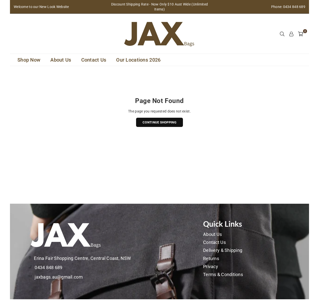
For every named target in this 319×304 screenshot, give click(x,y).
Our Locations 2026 (138, 60)
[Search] (282, 33)
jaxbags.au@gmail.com (59, 277)
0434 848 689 (48, 267)
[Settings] (291, 33)
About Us (60, 60)
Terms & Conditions (223, 274)
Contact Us (93, 60)
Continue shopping (159, 122)
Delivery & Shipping (222, 250)
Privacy (210, 266)
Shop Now (28, 60)
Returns (211, 258)
